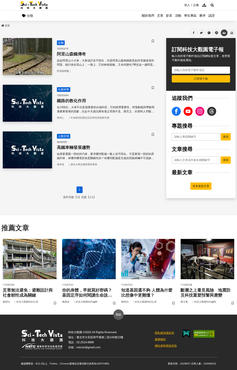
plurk (209, 32)
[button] (212, 5)
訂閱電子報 (201, 78)
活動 (178, 15)
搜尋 (225, 136)
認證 (211, 15)
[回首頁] (34, 5)
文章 (160, 15)
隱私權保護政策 (164, 332)
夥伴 (202, 15)
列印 (231, 32)
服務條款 (160, 339)
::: (182, 5)
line (215, 32)
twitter (201, 32)
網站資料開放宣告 (166, 345)
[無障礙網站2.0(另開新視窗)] (204, 334)
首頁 (7, 25)
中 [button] (224, 32)
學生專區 (190, 15)
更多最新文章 (201, 186)
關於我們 (148, 15)
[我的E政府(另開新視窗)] (186, 334)
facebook (193, 32)
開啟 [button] (118, 314)
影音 (169, 15)
